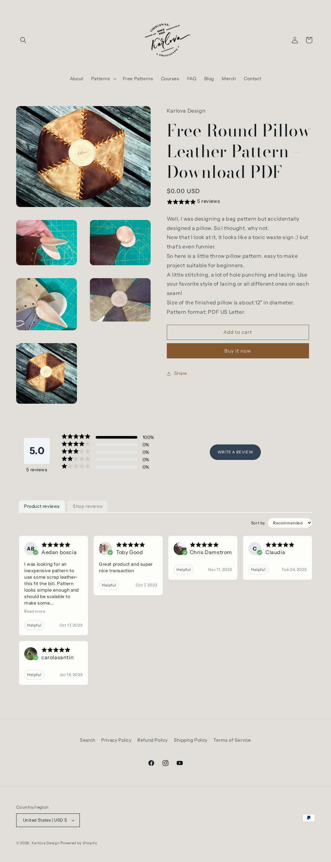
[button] (23, 40)
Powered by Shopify (78, 843)
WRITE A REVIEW (235, 452)
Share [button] (180, 373)
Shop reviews (87, 506)
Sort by (258, 522)
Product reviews (42, 506)
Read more (34, 611)
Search (87, 740)
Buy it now (237, 351)
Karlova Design (46, 843)
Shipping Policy (191, 740)
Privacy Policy (116, 740)
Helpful (34, 625)
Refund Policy (152, 740)
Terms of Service (232, 740)
